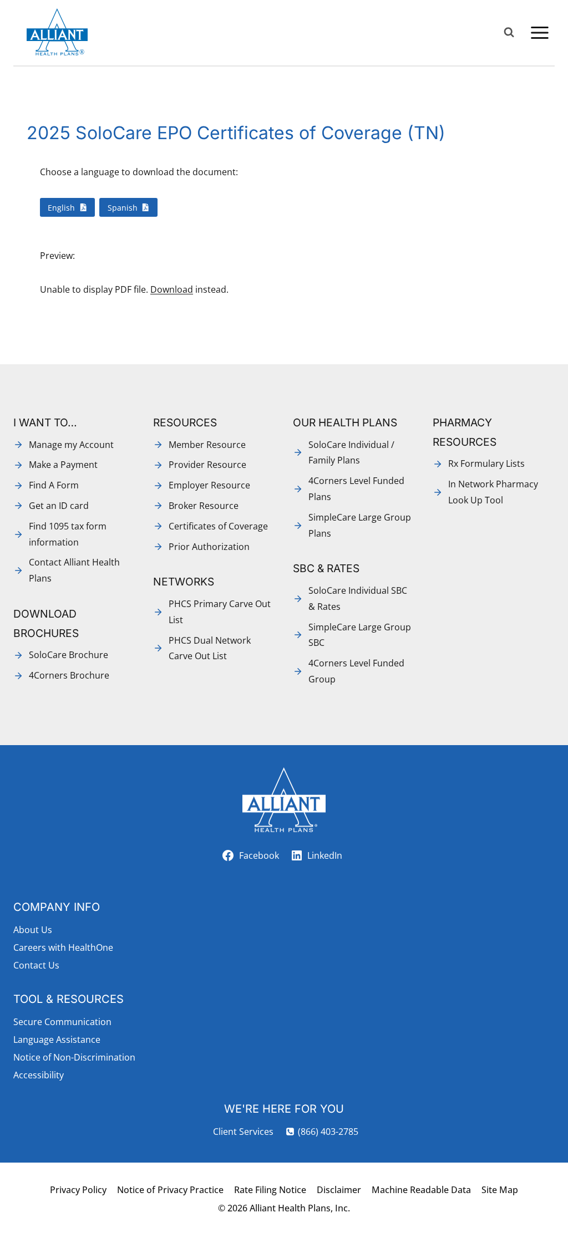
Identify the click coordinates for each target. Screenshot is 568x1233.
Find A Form (54, 485)
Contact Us (36, 965)
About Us (32, 930)
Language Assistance (56, 1039)
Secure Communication (62, 1022)
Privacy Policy (78, 1190)
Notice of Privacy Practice (170, 1190)
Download (171, 289)
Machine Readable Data (421, 1190)
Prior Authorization (209, 547)
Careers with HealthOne (63, 947)
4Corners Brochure (69, 675)
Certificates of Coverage (218, 526)
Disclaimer (339, 1190)
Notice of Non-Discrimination (74, 1057)
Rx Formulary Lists (486, 463)
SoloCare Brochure (68, 655)
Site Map (499, 1190)
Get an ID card (59, 506)
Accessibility (38, 1075)
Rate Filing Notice (270, 1190)
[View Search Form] (509, 32)
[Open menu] (539, 32)
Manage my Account (71, 445)
